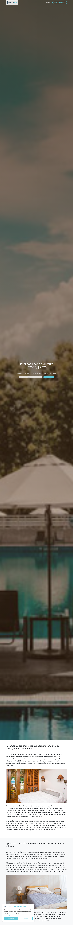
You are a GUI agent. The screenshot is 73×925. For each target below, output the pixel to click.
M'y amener (49, 377)
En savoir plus (8, 915)
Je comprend (10, 918)
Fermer (26, 918)
